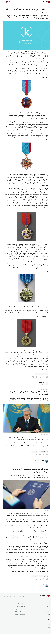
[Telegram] (40, 377)
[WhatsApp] (44, 377)
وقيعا (41, 5)
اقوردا (34, 5)
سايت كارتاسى (47, 622)
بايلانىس (48, 625)
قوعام (36, 374)
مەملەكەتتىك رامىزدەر (20, 609)
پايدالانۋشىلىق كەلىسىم (20, 604)
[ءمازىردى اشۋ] (2, 2)
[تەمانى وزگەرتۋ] (6, 2)
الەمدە (49, 614)
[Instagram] (47, 377)
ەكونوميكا (48, 612)
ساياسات (48, 606)
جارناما (48, 627)
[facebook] (17, 596)
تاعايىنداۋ (37, 5)
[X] (33, 377)
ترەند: (49, 5)
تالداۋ (49, 609)
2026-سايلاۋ (44, 5)
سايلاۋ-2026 (34, 451)
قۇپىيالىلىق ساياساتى (20, 606)
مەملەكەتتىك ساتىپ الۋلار (20, 614)
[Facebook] (37, 377)
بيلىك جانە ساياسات (43, 374)
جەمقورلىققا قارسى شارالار (20, 612)
